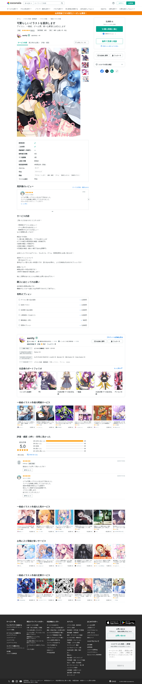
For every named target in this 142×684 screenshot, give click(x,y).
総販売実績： (35, 35)
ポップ (36, 168)
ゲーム (57, 175)
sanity (31, 338)
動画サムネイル (65, 175)
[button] (109, 64)
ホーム (19, 19)
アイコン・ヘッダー (40, 175)
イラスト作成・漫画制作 (30, 19)
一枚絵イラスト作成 (55, 19)
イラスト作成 (43, 19)
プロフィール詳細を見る (115, 337)
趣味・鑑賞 (50, 175)
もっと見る (24, 203)
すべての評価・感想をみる (80, 187)
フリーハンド (38, 171)
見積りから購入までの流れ (110, 46)
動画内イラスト (76, 175)
